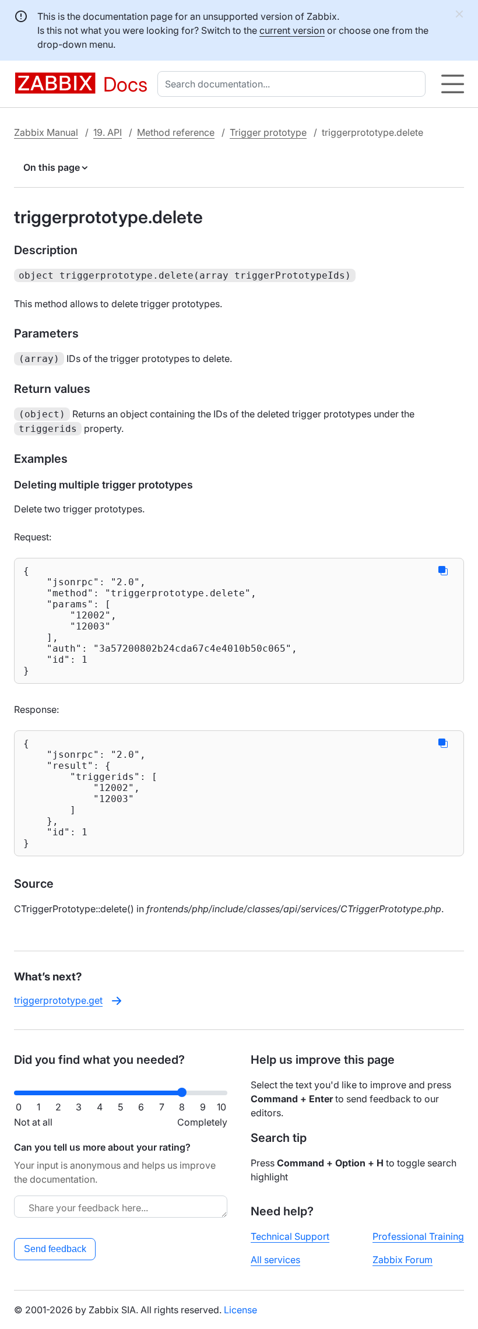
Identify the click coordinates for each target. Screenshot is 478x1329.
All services (275, 1259)
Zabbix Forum (402, 1259)
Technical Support (290, 1236)
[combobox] (293, 84)
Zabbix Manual (46, 132)
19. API (107, 132)
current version (292, 30)
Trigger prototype (268, 132)
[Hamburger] (452, 84)
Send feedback (55, 1249)
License (240, 1310)
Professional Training (418, 1236)
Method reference (176, 132)
